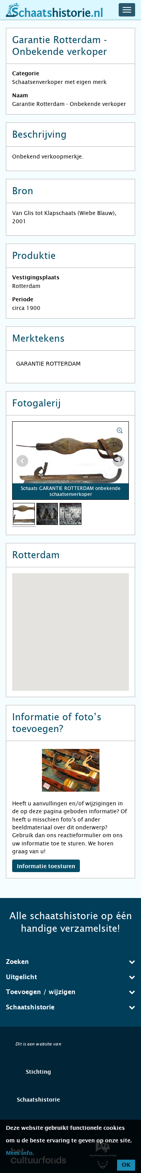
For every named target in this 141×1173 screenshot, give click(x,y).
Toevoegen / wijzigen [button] (41, 992)
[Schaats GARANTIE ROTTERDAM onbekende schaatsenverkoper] (24, 513)
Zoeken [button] (17, 962)
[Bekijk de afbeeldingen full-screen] (70, 461)
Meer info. (20, 1153)
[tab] (70, 961)
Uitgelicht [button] (21, 977)
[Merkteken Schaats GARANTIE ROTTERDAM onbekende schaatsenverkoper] (47, 513)
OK (126, 1165)
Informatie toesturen (46, 866)
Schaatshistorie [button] (30, 1007)
